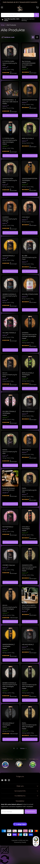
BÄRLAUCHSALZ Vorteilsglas (28, 374)
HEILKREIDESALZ (28, 411)
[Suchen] (36, 15)
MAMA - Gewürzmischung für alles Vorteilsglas (29, 684)
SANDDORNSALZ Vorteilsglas (8, 645)
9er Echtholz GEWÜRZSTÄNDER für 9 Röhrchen (28, 63)
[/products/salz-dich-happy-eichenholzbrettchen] (30, 595)
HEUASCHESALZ (28, 644)
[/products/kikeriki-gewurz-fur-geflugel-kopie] (30, 323)
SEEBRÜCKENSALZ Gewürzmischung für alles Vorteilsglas (9, 684)
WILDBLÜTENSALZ (9, 333)
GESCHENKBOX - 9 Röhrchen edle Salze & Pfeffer (10, 101)
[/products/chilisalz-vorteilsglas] (30, 517)
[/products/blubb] (30, 246)
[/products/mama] (10, 440)
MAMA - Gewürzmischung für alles (9, 451)
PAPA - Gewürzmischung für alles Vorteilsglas (29, 725)
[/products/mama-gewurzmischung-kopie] (30, 673)
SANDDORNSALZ (8, 256)
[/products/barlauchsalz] (30, 128)
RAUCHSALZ (26, 450)
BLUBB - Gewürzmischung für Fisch (29, 257)
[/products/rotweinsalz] (10, 517)
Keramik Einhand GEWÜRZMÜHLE (8, 489)
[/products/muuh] (10, 363)
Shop (2, 25)
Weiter (22, 748)
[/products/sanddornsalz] (10, 246)
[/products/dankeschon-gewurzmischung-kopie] (30, 555)
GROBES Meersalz (8, 565)
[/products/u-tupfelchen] (10, 51)
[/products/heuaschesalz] (30, 634)
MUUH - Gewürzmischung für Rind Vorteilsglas (9, 607)
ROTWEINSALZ (7, 527)
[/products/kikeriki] (10, 207)
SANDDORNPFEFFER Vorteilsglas (29, 179)
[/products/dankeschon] (10, 169)
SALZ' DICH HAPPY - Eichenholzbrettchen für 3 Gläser (29, 607)
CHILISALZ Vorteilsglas (26, 527)
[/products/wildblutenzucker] (30, 284)
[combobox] (17, 15)
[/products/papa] (30, 478)
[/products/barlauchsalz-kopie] (30, 363)
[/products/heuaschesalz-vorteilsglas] (10, 713)
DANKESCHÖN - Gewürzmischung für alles (9, 180)
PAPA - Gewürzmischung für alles (29, 490)
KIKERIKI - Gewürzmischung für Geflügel (9, 219)
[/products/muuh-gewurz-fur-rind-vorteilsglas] (10, 595)
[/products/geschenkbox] (10, 90)
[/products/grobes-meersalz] (10, 555)
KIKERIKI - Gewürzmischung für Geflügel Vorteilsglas (29, 334)
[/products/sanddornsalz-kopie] (10, 634)
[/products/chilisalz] (30, 207)
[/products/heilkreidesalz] (30, 401)
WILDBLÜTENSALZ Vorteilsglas (9, 412)
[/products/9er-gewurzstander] (30, 51)
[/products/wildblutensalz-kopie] (10, 401)
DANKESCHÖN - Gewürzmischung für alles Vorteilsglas (29, 567)
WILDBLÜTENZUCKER (30, 294)
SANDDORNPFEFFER (29, 100)
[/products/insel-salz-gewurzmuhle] (10, 478)
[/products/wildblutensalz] (10, 323)
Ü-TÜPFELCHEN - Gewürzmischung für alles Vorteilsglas (9, 140)
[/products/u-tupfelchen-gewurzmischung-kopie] (10, 128)
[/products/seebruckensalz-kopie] (10, 673)
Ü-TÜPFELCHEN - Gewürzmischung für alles (9, 63)
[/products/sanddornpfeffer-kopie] (30, 169)
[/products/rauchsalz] (30, 440)
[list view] (37, 37)
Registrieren (30, 811)
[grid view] (33, 37)
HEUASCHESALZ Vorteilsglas (8, 724)
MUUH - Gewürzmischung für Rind (9, 374)
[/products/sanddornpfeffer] (30, 90)
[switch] (36, 845)
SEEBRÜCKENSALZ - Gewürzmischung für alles (9, 296)
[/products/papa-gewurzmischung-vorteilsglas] (30, 713)
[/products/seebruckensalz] (10, 284)
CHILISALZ (25, 217)
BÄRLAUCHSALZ (28, 138)
